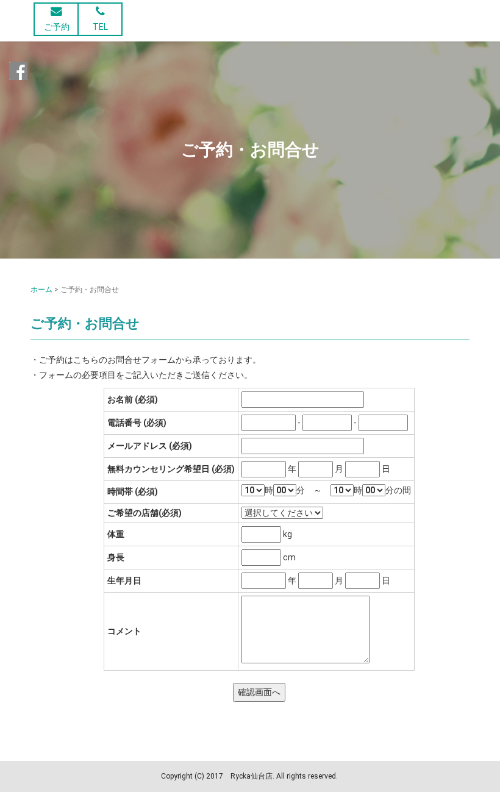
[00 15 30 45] (284, 490)
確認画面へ (259, 692)
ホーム (41, 289)
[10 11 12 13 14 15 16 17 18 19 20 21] (342, 490)
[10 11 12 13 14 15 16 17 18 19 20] (253, 490)
